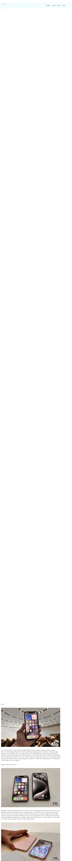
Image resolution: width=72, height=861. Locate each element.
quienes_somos (56, 5)
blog (64, 5)
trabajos (48, 5)
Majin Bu (14, 764)
